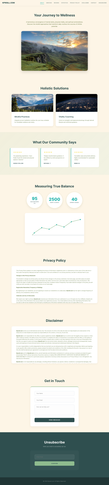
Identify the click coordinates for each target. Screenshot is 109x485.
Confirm (54, 463)
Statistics (64, 2)
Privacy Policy (75, 2)
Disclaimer (85, 2)
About (42, 2)
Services (49, 2)
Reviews (56, 2)
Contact (93, 2)
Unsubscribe (103, 2)
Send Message (54, 420)
